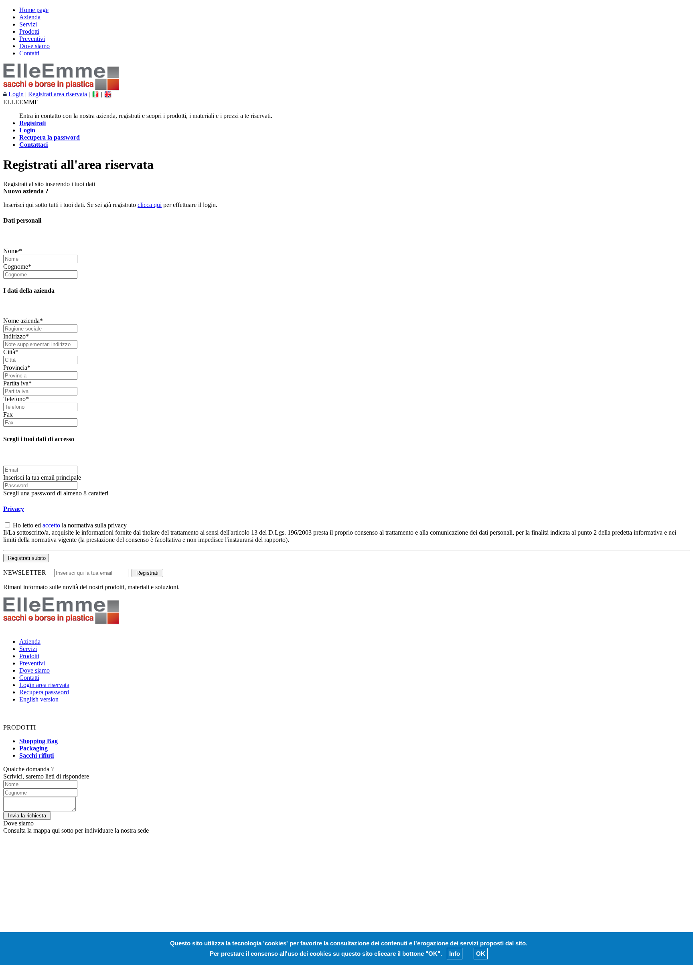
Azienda (30, 17)
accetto (51, 525)
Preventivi (32, 38)
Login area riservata (44, 684)
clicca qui (150, 204)
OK (480, 953)
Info (454, 953)
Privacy (13, 508)
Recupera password (44, 692)
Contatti (29, 53)
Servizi (28, 24)
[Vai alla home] (61, 88)
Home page (34, 9)
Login (16, 94)
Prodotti (29, 31)
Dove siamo (34, 46)
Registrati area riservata (57, 94)
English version (39, 699)
